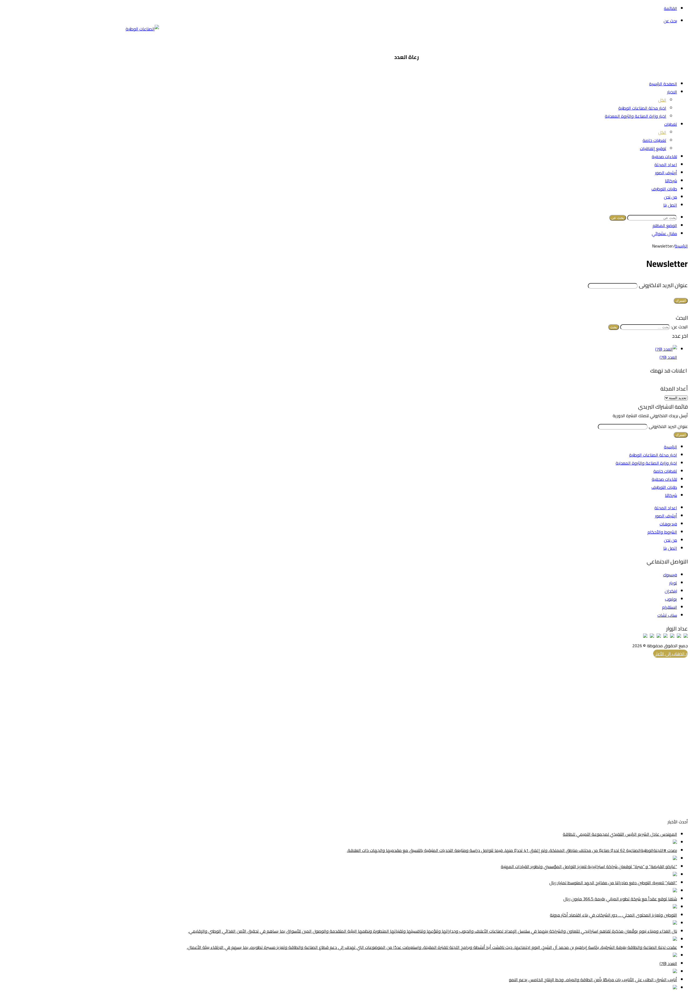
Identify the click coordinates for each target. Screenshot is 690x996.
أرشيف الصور (666, 173)
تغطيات (670, 124)
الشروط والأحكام (662, 532)
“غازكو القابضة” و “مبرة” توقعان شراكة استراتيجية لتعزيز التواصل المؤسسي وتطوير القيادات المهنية (589, 866)
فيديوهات (668, 524)
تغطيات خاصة (654, 140)
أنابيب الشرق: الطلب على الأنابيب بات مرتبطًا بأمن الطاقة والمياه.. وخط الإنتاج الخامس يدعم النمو (593, 980)
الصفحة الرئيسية (663, 84)
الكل (662, 100)
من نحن (670, 197)
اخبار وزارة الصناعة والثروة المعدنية (635, 116)
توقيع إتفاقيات (653, 148)
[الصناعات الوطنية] (142, 29)
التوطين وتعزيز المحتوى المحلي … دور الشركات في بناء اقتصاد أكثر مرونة (613, 915)
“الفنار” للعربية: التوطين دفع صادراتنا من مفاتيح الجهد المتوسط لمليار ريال (613, 883)
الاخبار (672, 92)
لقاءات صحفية (664, 156)
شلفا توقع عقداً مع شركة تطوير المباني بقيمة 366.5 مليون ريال (620, 899)
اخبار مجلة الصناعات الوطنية (642, 108)
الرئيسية (681, 246)
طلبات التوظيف (664, 189)
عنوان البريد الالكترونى (663, 285)
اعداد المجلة (665, 165)
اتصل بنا (670, 205)
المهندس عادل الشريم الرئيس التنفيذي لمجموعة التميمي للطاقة (620, 834)
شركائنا (671, 181)
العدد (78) (668, 357)
